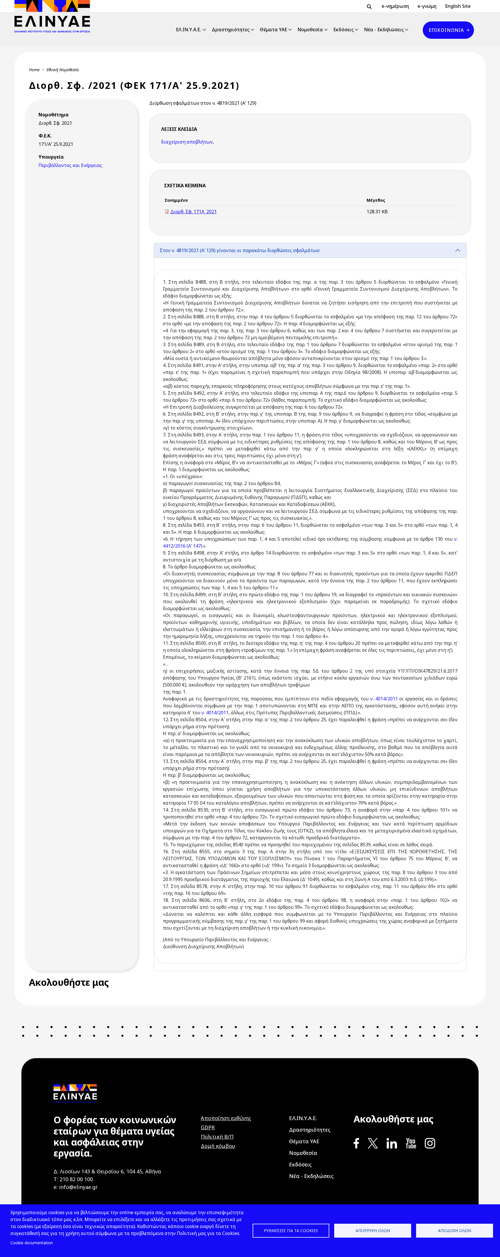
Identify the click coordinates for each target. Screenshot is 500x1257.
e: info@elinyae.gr (76, 1186)
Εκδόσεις (343, 29)
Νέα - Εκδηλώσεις (384, 29)
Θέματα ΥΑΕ (273, 29)
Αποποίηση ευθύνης (226, 1118)
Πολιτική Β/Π (217, 1136)
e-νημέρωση (395, 6)
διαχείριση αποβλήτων (187, 142)
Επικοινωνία (446, 30)
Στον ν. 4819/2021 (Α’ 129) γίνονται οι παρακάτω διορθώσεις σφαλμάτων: (240, 250)
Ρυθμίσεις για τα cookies (291, 1230)
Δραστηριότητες (230, 29)
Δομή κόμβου (218, 1145)
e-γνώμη (427, 6)
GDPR (208, 1127)
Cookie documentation (31, 1242)
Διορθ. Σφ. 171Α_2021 (193, 211)
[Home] (54, 16)
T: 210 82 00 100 (73, 1179)
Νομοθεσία (310, 29)
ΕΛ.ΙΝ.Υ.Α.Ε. (188, 29)
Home (34, 69)
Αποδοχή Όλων (454, 1230)
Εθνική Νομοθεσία (63, 69)
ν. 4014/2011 (384, 699)
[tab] (310, 607)
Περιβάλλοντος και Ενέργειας (70, 165)
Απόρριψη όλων (373, 1230)
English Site (458, 6)
